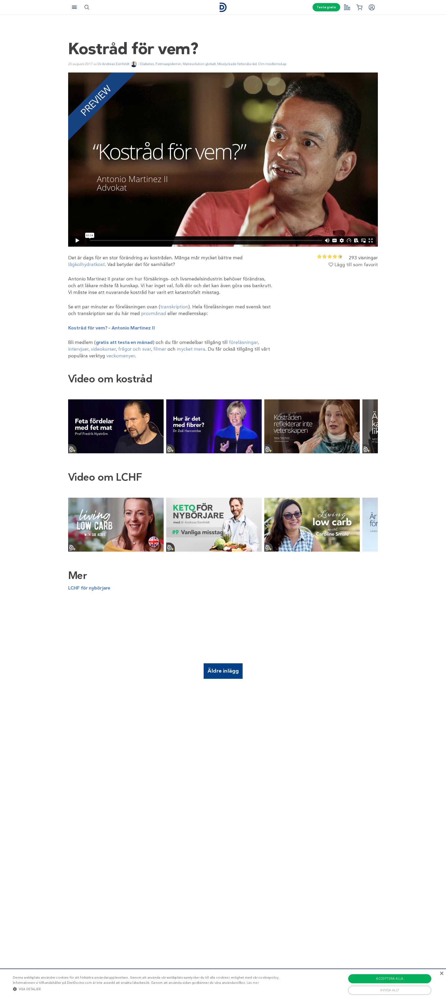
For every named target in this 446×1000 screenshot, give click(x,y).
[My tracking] (347, 7)
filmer (159, 349)
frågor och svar (134, 349)
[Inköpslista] (359, 7)
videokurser (103, 349)
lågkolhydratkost (86, 264)
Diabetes (147, 64)
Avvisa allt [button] (389, 990)
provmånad (153, 313)
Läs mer (253, 983)
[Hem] (223, 7)
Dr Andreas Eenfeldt (113, 64)
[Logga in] (372, 7)
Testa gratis (326, 7)
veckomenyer (120, 356)
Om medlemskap (272, 64)
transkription (174, 307)
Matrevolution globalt (199, 64)
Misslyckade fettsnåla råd (237, 64)
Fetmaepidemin (168, 64)
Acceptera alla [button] (389, 978)
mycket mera (191, 349)
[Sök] (87, 7)
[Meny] (74, 7)
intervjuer (78, 349)
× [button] (441, 973)
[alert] (223, 984)
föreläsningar (243, 342)
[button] (146, 988)
